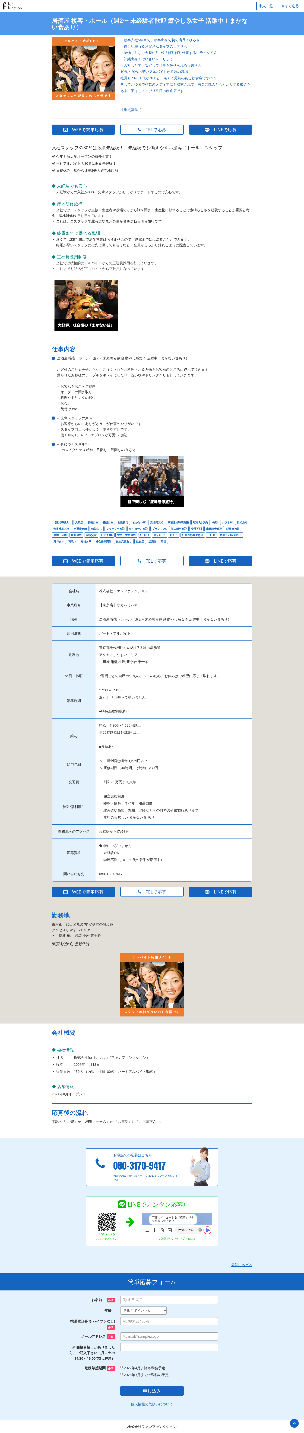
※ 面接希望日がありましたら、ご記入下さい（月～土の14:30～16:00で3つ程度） (92, 1353)
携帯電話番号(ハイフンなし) (92, 1324)
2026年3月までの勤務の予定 (146, 1374)
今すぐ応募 (290, 6)
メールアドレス (97, 1336)
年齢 (109, 1310)
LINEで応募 (223, 129)
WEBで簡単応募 (86, 129)
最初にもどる (241, 1264)
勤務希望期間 (99, 1368)
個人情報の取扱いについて (152, 1404)
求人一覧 (266, 6)
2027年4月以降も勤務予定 (144, 1368)
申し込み (152, 1391)
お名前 (102, 1299)
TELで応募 (153, 129)
